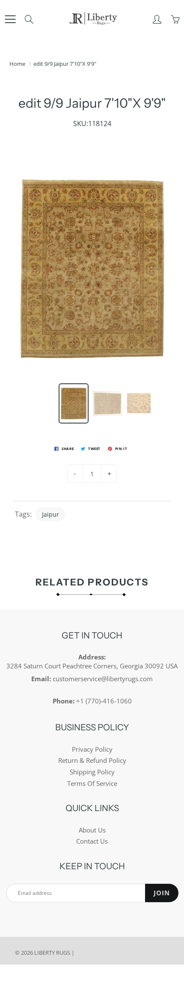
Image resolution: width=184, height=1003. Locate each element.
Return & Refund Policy (92, 760)
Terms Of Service (92, 783)
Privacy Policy (92, 749)
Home (17, 64)
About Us (92, 830)
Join (162, 893)
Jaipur (50, 514)
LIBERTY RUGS (52, 952)
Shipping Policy (92, 772)
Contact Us (92, 841)
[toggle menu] (10, 19)
